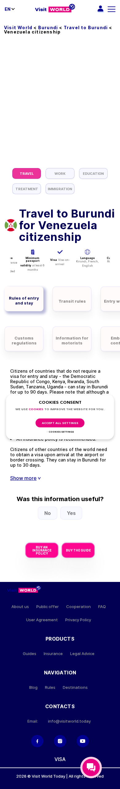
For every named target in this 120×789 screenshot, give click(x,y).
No (47, 513)
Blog (33, 687)
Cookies (36, 409)
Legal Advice (82, 654)
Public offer (47, 607)
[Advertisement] (60, 105)
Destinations (75, 687)
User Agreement (42, 620)
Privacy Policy (78, 620)
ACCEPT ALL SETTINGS (60, 423)
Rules (50, 687)
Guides (29, 654)
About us (20, 607)
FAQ (102, 607)
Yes (71, 513)
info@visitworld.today (69, 721)
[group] (26, 173)
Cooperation (78, 607)
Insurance (53, 654)
